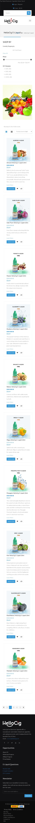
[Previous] (3, 707)
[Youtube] (16, 743)
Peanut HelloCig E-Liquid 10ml (16, 276)
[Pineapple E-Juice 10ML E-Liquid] (18, 480)
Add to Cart (11, 189)
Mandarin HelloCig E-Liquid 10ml (17, 671)
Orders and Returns (9, 817)
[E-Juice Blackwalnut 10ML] (18, 602)
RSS (4, 821)
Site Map (5, 812)
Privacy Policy (8, 809)
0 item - (18, 8)
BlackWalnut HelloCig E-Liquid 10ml (18, 615)
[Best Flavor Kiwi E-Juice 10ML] (18, 542)
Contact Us (6, 819)
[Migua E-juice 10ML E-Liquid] (18, 427)
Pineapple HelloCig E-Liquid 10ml (17, 493)
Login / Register (18, 4)
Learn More (10, 185)
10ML (7, 69)
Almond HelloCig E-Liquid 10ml (16, 163)
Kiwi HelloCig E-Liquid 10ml (15, 555)
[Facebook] (5, 743)
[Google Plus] (8, 743)
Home (18, 33)
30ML (7, 71)
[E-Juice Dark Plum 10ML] (18, 210)
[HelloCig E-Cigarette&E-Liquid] (10, 21)
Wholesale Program (8, 754)
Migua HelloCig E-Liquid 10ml (16, 440)
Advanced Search (8, 815)
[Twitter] (12, 743)
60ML (7, 74)
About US (5, 752)
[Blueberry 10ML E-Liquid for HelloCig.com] (18, 316)
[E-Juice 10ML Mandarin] (18, 658)
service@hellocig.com (13, 738)
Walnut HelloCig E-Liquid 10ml (16, 387)
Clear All (5, 53)
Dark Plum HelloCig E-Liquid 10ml (17, 223)
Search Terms (7, 813)
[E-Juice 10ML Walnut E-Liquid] (18, 374)
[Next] (23, 707)
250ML (7, 77)
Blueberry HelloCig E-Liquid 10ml (17, 329)
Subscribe (28, 796)
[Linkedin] (19, 743)
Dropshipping (6, 759)
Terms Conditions (18, 809)
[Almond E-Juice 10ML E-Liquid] (18, 150)
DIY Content (6, 773)
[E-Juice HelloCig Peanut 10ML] (18, 263)
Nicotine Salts (6, 768)
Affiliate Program (7, 757)
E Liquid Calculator (8, 771)
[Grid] (6, 131)
